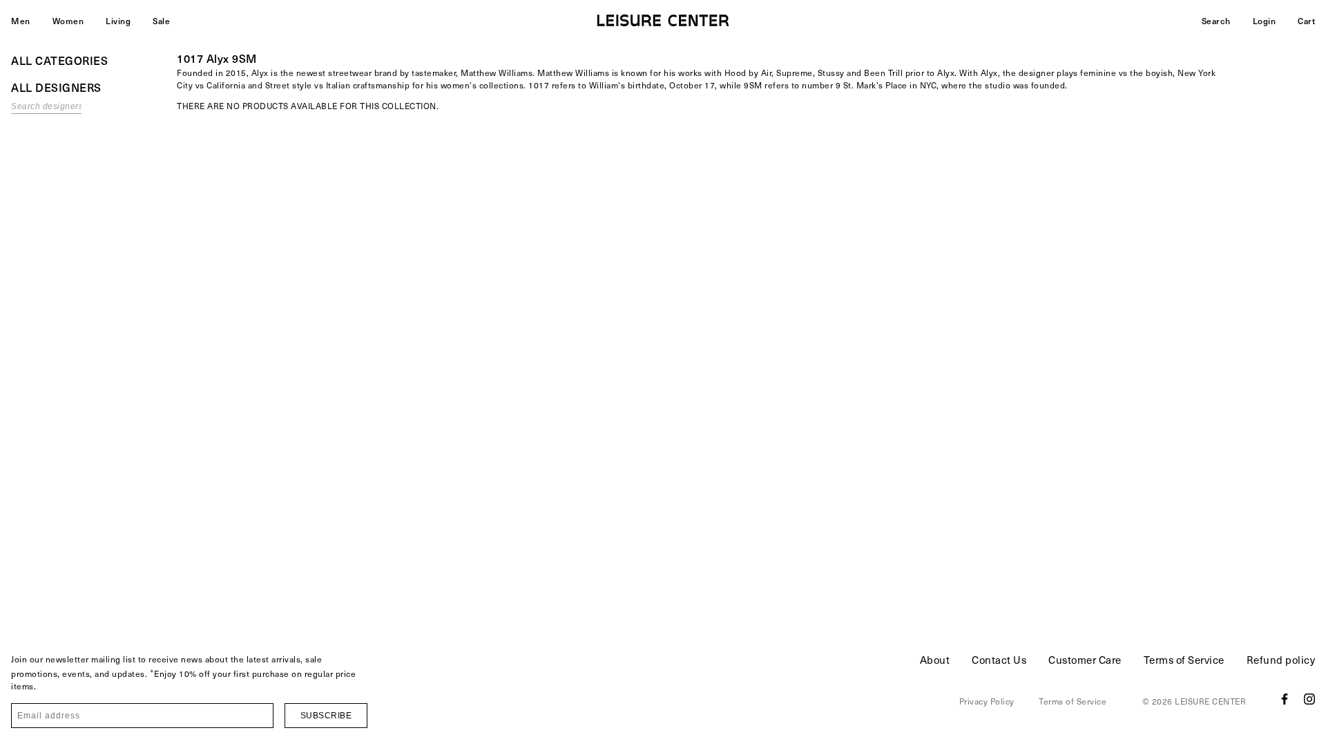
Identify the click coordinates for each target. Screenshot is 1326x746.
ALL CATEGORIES (59, 60)
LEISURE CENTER (1210, 701)
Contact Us (999, 659)
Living (118, 21)
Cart (1306, 21)
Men (20, 21)
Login (1264, 21)
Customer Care (1085, 659)
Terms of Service (1184, 659)
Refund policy (1281, 659)
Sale (161, 21)
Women (68, 21)
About (935, 659)
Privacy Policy (987, 701)
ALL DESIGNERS (56, 87)
